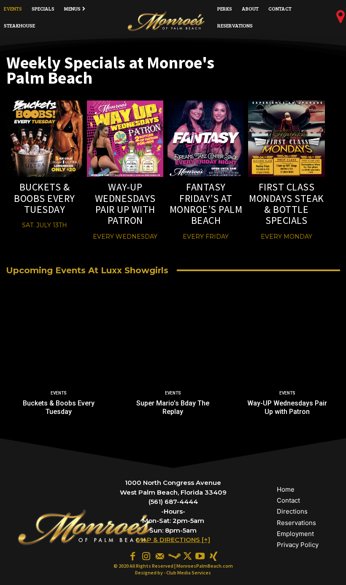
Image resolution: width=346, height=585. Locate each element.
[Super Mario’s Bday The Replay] (173, 363)
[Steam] (173, 556)
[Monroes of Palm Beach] (166, 21)
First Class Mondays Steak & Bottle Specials (286, 203)
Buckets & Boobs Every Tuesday (44, 198)
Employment (295, 534)
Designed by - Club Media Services (173, 572)
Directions (292, 511)
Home (286, 489)
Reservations (296, 523)
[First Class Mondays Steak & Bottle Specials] (286, 139)
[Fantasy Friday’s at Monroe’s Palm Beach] (206, 139)
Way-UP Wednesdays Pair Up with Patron (125, 203)
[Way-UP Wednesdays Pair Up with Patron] (125, 139)
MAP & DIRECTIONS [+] (173, 540)
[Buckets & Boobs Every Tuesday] (44, 139)
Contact (288, 500)
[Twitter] (186, 556)
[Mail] (159, 556)
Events (59, 393)
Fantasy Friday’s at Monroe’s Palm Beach (206, 203)
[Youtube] (200, 556)
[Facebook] (132, 556)
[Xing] (213, 556)
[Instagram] (146, 556)
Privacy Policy (298, 545)
